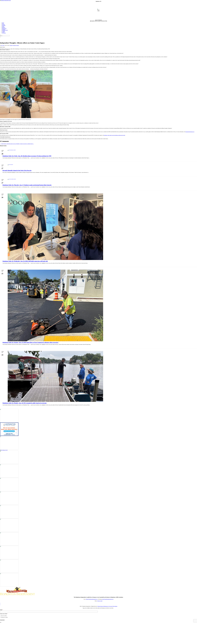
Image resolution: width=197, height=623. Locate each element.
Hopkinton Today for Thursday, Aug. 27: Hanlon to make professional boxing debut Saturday (27, 185)
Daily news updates (4, 615)
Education (3, 25)
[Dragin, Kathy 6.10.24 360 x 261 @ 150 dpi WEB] (9, 572)
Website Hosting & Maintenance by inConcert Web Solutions (107, 606)
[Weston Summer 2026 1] (9, 477)
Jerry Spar (2, 45)
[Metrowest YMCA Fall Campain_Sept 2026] (9, 518)
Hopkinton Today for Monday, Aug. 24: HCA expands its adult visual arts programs (25, 403)
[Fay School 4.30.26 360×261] (9, 586)
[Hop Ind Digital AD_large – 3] (9, 531)
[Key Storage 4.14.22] (4, 450)
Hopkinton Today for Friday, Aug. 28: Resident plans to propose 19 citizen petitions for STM (27, 156)
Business (3, 27)
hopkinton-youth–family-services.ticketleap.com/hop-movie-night (114, 135)
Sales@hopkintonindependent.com (107, 599)
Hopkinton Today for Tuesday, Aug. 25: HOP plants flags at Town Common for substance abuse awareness (30, 342)
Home (3, 22)
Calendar (3, 31)
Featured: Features (16, 45)
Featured (3, 24)
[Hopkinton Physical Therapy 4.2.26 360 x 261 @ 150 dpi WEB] (9, 435)
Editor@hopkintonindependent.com (92, 599)
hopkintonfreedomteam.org (189, 131)
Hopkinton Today (5, 30)
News (3, 23)
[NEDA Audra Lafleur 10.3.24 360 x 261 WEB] (9, 490)
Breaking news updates (4, 617)
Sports (3, 26)
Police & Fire (4, 28)
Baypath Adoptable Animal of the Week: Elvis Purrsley (17, 170)
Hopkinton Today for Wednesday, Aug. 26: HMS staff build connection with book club (25, 261)
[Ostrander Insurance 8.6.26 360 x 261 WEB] (9, 504)
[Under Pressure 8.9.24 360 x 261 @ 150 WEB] (9, 449)
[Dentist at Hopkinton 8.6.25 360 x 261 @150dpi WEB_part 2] (9, 545)
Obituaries (3, 29)
